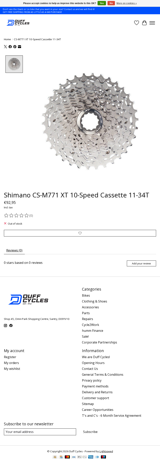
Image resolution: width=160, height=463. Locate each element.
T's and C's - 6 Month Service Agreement (111, 415)
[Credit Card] (61, 457)
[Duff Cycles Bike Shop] (17, 22)
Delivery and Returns (97, 392)
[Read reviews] (16, 215)
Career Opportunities (97, 410)
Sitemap (88, 404)
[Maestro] (103, 457)
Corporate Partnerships (99, 342)
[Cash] (54, 457)
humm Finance (92, 330)
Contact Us (90, 369)
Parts (86, 313)
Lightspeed (106, 451)
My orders (11, 363)
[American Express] (90, 457)
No (111, 3)
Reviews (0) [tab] (14, 250)
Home (7, 39)
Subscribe (90, 432)
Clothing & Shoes (94, 301)
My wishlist (12, 369)
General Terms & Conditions (102, 374)
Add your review (141, 263)
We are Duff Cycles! (96, 357)
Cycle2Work (90, 325)
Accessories (90, 307)
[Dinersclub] (97, 457)
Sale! (85, 336)
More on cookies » (126, 3)
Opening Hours (93, 363)
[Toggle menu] (152, 23)
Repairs (87, 319)
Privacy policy (91, 380)
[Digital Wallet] (82, 457)
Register (10, 357)
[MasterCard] (67, 457)
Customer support (95, 398)
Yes (102, 3)
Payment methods (95, 386)
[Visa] (73, 457)
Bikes (86, 295)
